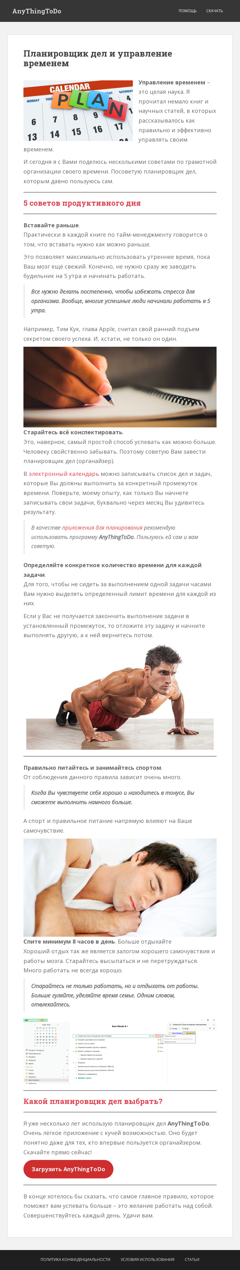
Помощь (188, 10)
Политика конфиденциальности (75, 1259)
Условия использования (147, 1259)
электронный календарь (64, 473)
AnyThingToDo (36, 11)
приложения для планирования (102, 527)
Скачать (214, 10)
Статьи (192, 1259)
